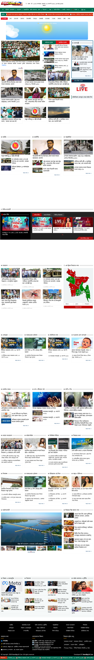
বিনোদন (45, 9)
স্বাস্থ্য (50, 9)
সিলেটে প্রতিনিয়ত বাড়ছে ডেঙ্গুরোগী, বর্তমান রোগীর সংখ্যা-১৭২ (29, 302)
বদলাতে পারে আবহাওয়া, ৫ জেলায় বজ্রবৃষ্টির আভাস (34, 499)
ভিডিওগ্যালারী (6, 209)
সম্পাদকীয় (26, 631)
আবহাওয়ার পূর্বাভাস (31, 335)
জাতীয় (4, 137)
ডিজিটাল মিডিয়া (54, 435)
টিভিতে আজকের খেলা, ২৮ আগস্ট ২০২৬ (61, 66)
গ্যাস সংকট (16, 18)
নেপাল (10, 18)
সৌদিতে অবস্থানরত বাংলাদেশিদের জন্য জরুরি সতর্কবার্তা (10, 461)
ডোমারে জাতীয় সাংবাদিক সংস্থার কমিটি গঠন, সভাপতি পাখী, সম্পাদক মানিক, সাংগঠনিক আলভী (57, 457)
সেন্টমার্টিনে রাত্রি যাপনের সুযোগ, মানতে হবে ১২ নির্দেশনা (81, 459)
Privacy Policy (68, 648)
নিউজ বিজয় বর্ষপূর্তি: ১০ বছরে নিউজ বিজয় (31, 544)
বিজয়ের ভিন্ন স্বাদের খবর (72, 510)
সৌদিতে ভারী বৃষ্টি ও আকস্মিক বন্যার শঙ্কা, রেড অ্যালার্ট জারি (58, 120)
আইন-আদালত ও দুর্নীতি (80, 578)
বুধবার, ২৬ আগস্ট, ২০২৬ (27, 308)
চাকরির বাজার (6, 389)
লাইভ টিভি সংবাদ (78, 81)
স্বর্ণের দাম (22, 18)
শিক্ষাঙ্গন (4, 474)
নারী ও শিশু (68, 389)
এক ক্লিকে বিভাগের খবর (72, 265)
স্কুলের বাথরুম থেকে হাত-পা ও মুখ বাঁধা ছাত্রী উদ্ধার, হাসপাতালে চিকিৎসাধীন (83, 416)
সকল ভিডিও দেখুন (85, 238)
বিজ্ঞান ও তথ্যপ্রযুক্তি (8, 578)
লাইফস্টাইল (57, 9)
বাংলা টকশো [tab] (47, 215)
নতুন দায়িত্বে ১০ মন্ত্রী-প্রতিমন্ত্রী (33, 119)
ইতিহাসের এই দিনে (55, 474)
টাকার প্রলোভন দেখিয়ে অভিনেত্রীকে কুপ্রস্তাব (63, 584)
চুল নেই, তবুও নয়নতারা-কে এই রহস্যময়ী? (39, 600)
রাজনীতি (36, 137)
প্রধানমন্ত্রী (41, 18)
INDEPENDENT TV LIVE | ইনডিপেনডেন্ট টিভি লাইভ (61, 229)
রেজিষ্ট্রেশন (81, 644)
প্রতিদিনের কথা (53, 335)
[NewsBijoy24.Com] (12, 3)
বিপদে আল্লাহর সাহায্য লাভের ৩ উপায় (60, 53)
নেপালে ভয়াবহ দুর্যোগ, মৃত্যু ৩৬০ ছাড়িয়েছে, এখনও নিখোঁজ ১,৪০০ (10, 101)
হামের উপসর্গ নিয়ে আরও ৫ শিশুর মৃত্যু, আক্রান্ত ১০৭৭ (81, 356)
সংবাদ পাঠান (74, 644)
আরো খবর (87, 76)
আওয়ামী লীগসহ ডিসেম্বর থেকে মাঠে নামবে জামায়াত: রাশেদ (62, 47)
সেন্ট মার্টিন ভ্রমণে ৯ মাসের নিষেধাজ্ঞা (82, 450)
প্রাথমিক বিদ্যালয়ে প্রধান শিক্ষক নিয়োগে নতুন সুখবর (33, 356)
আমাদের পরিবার (78, 641)
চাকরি (63, 9)
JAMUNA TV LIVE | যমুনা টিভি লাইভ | (41, 229)
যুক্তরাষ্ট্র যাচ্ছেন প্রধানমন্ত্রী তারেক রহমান (86, 63)
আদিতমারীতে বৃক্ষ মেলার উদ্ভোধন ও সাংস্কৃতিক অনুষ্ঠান (9, 280)
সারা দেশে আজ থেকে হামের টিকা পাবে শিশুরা (81, 499)
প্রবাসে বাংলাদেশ (7, 435)
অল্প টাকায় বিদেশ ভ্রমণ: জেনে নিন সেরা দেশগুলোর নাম (81, 454)
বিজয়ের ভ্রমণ (77, 435)
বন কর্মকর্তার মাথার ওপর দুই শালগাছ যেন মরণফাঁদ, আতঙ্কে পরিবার (20, 161)
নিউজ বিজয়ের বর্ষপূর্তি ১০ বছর (82, 648)
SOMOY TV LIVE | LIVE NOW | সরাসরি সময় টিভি (15, 234)
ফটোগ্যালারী (6, 510)
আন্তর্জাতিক (26, 9)
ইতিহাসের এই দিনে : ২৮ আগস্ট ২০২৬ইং (44, 658)
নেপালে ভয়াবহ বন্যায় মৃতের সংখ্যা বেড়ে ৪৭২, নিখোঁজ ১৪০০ (62, 60)
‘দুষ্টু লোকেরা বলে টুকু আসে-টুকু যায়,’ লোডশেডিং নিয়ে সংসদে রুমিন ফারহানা (35, 102)
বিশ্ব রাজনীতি (29, 18)
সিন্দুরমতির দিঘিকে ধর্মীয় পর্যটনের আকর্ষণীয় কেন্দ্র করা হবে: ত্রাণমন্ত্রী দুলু (58, 83)
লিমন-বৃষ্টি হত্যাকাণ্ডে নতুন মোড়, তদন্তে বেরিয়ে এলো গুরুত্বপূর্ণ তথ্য (10, 456)
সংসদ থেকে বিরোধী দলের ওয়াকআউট (55, 101)
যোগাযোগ (66, 644)
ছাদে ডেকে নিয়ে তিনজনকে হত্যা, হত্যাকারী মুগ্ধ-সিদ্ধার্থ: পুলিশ (9, 302)
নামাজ (69, 18)
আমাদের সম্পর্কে (68, 641)
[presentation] (62, 527)
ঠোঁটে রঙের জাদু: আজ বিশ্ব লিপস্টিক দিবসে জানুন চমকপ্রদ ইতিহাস (35, 456)
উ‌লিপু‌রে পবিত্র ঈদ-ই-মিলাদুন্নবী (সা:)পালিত (52, 301)
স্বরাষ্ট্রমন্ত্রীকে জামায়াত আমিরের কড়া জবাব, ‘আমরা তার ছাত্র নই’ (20, 57)
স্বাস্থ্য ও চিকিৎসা (77, 474)
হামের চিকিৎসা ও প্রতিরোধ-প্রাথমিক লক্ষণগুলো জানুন (82, 495)
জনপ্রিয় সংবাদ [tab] (63, 42)
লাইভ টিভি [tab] (37, 215)
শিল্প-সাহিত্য (55, 631)
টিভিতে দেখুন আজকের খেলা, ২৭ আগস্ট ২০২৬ (10, 356)
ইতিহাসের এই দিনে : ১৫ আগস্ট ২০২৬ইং (57, 499)
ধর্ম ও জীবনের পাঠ (39, 389)
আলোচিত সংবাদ (26, 625)
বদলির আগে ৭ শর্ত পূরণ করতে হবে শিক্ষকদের (11, 498)
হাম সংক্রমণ (47, 18)
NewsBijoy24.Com (88, 654)
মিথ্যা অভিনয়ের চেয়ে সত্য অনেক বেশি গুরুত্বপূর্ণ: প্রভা (63, 600)
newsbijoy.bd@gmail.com (46, 642)
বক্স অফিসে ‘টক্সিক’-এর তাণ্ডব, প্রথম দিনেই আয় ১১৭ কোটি (40, 584)
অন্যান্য (68, 9)
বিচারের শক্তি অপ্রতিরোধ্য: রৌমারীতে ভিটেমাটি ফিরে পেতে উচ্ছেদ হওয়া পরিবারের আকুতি (83, 423)
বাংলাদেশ (12, 9)
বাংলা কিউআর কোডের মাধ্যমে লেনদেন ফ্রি (15, 600)
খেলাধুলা (5, 335)
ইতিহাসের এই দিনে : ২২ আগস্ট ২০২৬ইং (57, 495)
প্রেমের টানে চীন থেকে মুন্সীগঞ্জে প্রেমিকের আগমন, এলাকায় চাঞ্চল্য (83, 516)
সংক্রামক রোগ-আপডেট (79, 335)
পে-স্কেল (53, 18)
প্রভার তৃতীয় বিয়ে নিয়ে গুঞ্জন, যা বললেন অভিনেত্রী (40, 591)
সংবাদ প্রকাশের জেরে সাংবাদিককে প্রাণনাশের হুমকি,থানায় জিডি (57, 463)
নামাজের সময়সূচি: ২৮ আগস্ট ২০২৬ (59, 356)
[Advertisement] (32, 129)
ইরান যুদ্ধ (35, 18)
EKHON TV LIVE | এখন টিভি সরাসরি (82, 229)
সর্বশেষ (7, 9)
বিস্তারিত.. (10, 65)
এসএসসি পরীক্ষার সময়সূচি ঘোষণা (12, 494)
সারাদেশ (19, 9)
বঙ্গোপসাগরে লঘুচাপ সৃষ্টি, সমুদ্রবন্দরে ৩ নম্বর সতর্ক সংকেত (86, 69)
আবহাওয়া (59, 18)
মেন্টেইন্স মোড (87, 641)
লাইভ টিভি (6, 214)
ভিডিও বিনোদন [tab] (58, 215)
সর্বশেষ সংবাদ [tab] (49, 42)
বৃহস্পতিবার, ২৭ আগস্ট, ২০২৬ (7, 284)
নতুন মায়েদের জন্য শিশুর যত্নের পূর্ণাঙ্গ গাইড (33, 461)
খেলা (39, 9)
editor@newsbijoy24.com (46, 644)
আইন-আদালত (33, 9)
